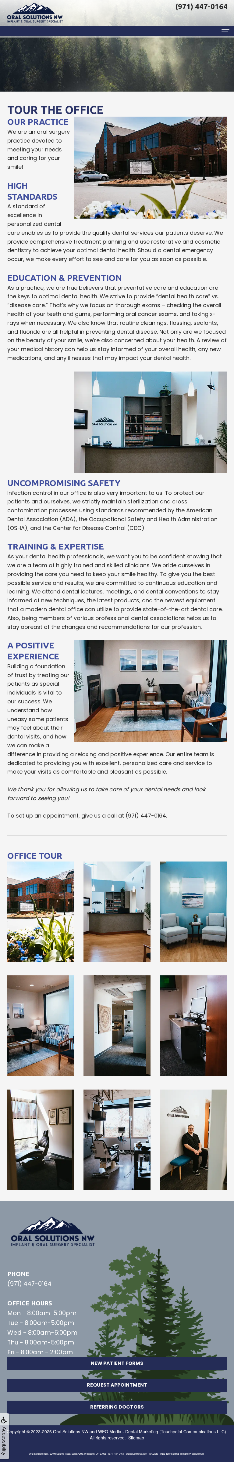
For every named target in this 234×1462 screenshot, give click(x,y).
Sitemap (136, 1438)
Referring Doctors (117, 1406)
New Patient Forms (117, 1363)
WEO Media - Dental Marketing (128, 1431)
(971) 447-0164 (29, 1283)
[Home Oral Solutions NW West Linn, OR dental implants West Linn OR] (35, 13)
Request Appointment (117, 1384)
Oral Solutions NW (70, 1431)
